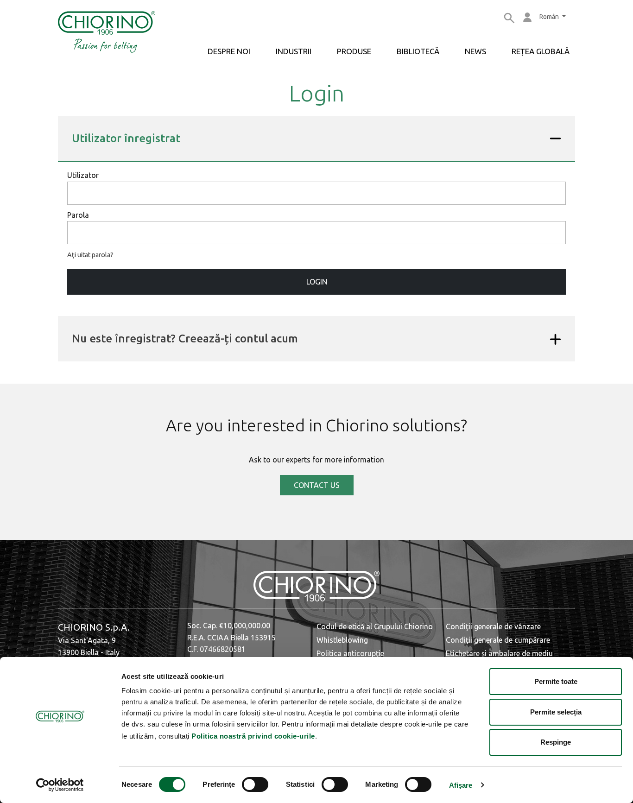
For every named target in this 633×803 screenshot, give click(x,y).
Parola (78, 215)
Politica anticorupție (350, 653)
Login (316, 282)
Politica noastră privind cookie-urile (253, 736)
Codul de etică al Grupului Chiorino (374, 626)
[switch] (255, 784)
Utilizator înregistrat (126, 138)
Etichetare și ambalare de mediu (499, 653)
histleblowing (345, 640)
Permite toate (555, 681)
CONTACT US (317, 485)
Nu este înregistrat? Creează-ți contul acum (185, 338)
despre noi (229, 51)
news (475, 51)
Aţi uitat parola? (90, 255)
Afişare (461, 785)
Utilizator (83, 175)
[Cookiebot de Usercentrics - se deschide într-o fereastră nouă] (60, 785)
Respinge (555, 742)
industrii (293, 51)
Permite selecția (556, 712)
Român (549, 16)
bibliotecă (418, 51)
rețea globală (541, 51)
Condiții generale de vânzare (493, 626)
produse (354, 51)
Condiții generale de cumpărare (498, 640)
